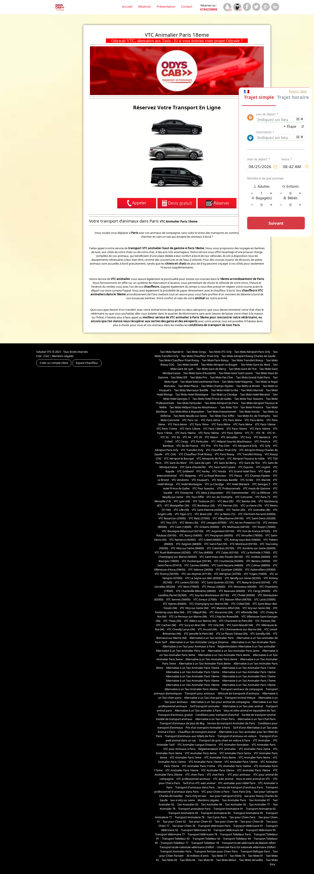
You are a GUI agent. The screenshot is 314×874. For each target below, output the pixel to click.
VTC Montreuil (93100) (243, 544)
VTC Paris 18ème (185, 433)
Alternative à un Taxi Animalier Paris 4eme (224, 655)
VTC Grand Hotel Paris (242, 471)
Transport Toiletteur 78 (205, 843)
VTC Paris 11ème (167, 428)
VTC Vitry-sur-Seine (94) (194, 608)
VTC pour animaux (239, 774)
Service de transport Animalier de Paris (231, 723)
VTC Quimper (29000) (229, 569)
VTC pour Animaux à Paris (179, 749)
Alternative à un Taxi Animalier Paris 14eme (192, 676)
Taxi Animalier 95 (235, 804)
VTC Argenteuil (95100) (220, 531)
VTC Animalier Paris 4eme (201, 753)
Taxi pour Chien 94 (226, 821)
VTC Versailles (229, 437)
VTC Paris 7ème (199, 424)
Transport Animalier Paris (175, 851)
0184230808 (208, 7)
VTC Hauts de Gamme (256, 488)
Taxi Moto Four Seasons (248, 399)
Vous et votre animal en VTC (253, 779)
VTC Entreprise (184, 493)
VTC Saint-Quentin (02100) (217, 582)
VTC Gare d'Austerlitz (193, 467)
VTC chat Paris (216, 774)
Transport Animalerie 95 (248, 813)
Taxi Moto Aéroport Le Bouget (219, 364)
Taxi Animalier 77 (259, 804)
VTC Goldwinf (185, 471)
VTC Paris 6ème (177, 424)
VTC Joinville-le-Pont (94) (198, 633)
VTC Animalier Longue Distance (196, 745)
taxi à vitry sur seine (182, 800)
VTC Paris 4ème (254, 420)
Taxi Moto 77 (219, 856)
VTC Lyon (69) (182, 501)
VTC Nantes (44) (246, 501)
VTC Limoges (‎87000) (214, 522)
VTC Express (245, 467)
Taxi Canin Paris (217, 817)
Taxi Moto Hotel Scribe (224, 390)
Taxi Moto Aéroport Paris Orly (252, 352)
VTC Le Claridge (214, 484)
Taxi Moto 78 (237, 856)
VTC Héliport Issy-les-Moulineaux (231, 441)
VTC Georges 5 (261, 484)
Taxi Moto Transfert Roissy (247, 360)
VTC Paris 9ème (242, 424)
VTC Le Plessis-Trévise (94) (232, 633)
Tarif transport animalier (205, 706)
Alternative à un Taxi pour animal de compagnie (220, 702)
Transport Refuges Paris (255, 851)
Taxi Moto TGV (229, 407)
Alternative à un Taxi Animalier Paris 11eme (249, 668)
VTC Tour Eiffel (195, 497)
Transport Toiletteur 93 (206, 838)
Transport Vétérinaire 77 (170, 834)
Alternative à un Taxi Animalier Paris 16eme (192, 680)
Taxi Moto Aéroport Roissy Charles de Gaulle (249, 356)
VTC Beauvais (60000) (232, 591)
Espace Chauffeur (87, 363)
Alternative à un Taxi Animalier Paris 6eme (211, 659)
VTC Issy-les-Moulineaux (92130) (209, 595)
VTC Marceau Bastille (225, 480)
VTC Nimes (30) (189, 522)
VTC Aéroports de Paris (210, 458)
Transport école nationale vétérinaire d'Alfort (187, 847)
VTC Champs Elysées (257, 475)
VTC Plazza (235, 475)
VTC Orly (265, 446)
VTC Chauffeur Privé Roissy (195, 454)
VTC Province (262, 441)
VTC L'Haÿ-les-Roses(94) (224, 616)
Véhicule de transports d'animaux (239, 693)
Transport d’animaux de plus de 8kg (182, 723)
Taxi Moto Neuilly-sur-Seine (190, 416)
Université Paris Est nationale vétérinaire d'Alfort (246, 847)
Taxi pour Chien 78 (183, 826)
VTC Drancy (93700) (167, 574)
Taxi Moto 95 (205, 860)
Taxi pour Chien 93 (200, 821)
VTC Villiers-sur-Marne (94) (200, 621)
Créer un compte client (54, 363)
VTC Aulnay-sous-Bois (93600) (242, 540)
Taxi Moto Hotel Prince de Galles (212, 399)
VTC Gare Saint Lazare (221, 467)
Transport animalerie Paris (194, 809)
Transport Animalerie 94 (215, 813)
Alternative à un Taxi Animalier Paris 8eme (205, 663)
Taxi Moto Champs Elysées (217, 386)
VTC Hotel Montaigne (189, 484)
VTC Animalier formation (234, 745)
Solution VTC (44, 352)
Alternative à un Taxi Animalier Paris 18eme (192, 685)
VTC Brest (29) (203, 514)
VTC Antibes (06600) (258, 557)
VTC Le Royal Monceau (212, 475)
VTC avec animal (223, 779)
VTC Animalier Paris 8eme (220, 757)
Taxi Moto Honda (249, 411)
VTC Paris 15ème (236, 428)
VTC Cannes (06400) (196, 565)
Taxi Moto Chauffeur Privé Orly (200, 356)
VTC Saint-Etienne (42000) (207, 510)
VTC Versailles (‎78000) (249, 535)
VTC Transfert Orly (192, 450)
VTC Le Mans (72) (224, 514)
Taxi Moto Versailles (251, 860)
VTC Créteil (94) (240, 604)
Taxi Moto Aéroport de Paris (221, 403)
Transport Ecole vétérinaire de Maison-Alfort (249, 843)
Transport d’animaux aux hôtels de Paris (190, 736)
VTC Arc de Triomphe (219, 497)
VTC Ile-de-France (187, 446)
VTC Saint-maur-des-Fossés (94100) (221, 557)
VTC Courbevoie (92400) (228, 561)
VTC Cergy (181, 441)
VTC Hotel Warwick (238, 484)
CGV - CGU (42, 356)
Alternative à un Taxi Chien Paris (215, 719)
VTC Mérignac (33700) (227, 574)
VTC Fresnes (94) (265, 621)
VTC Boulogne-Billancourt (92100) (182, 531)
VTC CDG (170, 454)
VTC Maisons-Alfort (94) (225, 608)
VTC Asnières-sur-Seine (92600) (256, 548)
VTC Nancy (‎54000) (190, 535)
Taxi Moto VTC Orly (220, 352)
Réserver (144, 6)
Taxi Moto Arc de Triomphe (253, 416)
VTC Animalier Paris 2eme (254, 749)
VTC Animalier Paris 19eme (253, 770)
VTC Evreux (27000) (205, 599)
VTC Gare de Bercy (225, 463)
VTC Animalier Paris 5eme (235, 753)
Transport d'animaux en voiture (237, 736)
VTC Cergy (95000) (259, 591)
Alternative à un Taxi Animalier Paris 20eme (191, 689)
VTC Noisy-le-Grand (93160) (253, 582)
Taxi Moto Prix (198, 377)
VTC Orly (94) (216, 625)
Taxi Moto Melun (226, 860)
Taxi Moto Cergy (196, 352)
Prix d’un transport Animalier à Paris (208, 727)
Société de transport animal (259, 715)
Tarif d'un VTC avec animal (199, 783)
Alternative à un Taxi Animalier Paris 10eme (192, 668)
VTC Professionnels (228, 488)
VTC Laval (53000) (265, 599)
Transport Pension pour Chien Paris (216, 851)
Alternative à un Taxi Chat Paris (257, 719)
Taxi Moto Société (187, 364)
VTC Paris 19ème (208, 433)
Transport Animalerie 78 (189, 817)
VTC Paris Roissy (224, 454)
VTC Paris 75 (262, 497)
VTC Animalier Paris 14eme (234, 766)
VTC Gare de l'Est (249, 463)
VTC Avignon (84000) (188, 544)
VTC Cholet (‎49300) (243, 595)
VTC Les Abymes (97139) (196, 574)
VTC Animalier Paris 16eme (181, 770)
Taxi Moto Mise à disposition (187, 411)
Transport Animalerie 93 (183, 813)
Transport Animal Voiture (240, 698)
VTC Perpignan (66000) (219, 535)
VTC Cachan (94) (166, 625)
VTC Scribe (246, 480)
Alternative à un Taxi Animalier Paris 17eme (249, 680)
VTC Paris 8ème (220, 424)
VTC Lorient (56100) (187, 582)
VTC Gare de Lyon (200, 463)
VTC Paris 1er (190, 420)
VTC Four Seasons (203, 488)
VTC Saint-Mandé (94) (240, 625)
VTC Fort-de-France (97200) (253, 531)
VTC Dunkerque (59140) (196, 561)
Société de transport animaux (174, 719)
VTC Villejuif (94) (197, 612)
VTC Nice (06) (225, 501)
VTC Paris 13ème (213, 428)
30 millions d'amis (197, 856)
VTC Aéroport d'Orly (245, 446)
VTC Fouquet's (200, 480)
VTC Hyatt (264, 471)
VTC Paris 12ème (190, 428)
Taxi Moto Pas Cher (221, 377)
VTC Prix (206, 446)
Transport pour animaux (200, 693)
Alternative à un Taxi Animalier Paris (211, 638)
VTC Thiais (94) (172, 621)
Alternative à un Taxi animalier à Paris (198, 710)
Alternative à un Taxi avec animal (243, 706)
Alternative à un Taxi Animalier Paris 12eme (192, 672)
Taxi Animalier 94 (211, 804)
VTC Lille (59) (181, 510)
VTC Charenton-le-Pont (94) (235, 621)
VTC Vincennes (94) (221, 612)
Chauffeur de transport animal (197, 732)
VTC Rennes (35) (228, 505)
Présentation (166, 6)
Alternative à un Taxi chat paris (203, 698)
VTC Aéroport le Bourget (179, 458)
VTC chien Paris (194, 774)
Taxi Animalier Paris (234, 800)
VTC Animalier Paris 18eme (217, 770)
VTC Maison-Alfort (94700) (235, 599)
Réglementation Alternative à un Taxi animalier (247, 646)
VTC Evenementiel (237, 493)
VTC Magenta (187, 475)
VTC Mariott (263, 480)
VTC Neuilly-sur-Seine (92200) (243, 578)
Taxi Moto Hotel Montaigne (191, 394)
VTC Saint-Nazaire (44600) (227, 565)
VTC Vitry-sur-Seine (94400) (187, 548)
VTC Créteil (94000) (210, 540)
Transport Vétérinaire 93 (196, 830)
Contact (186, 6)
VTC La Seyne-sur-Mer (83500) (203, 578)
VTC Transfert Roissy (249, 454)
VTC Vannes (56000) (178, 599)
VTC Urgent (263, 467)
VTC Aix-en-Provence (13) (244, 522)
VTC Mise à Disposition (209, 493)
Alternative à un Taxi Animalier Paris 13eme (249, 672)
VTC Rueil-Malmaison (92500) (173, 552)
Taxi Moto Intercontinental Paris (199, 382)
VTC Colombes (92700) (220, 548)
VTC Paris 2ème (210, 420)
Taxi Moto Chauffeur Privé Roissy (179, 360)
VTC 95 (198, 437)
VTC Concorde (243, 497)
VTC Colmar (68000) (258, 565)
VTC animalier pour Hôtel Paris (236, 783)
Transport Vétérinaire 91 (248, 826)
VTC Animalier (261, 740)
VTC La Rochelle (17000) (255, 552)
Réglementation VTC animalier (217, 749)
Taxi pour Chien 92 (174, 821)
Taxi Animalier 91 (259, 800)
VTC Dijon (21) (183, 514)
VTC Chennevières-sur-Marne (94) (240, 629)
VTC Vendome (180, 480)
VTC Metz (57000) (199, 518)
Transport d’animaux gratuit (175, 715)
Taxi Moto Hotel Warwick (255, 394)
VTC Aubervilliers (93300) (260, 569)
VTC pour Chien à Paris (215, 791)
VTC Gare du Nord (175, 463)
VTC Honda (219, 471)
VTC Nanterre (262, 437)
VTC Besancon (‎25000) (172, 518)
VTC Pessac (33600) (213, 587)
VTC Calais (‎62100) (227, 552)
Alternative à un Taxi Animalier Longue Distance (199, 642)
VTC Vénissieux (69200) (242, 587)
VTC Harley (203, 471)
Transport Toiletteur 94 (237, 838)
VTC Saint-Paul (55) (215, 544)
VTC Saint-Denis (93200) (261, 518)
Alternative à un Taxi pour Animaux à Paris (189, 646)
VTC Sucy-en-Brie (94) (192, 625)
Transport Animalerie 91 (228, 809)
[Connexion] (227, 7)
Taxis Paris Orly (241, 791)
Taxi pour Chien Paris (242, 817)
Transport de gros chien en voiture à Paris (224, 740)
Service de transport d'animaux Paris (240, 787)
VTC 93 (176, 437)
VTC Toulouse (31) (204, 501)
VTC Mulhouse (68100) (235, 527)
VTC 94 (187, 437)
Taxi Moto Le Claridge (224, 394)
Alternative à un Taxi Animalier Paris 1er (180, 651)
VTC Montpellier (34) (176, 505)
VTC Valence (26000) (200, 569)
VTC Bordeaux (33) (203, 505)
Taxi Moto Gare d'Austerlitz (199, 373)
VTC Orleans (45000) (206, 527)
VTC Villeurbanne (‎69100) (228, 518)
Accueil (127, 6)
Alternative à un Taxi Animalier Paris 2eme (234, 651)
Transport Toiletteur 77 (174, 843)
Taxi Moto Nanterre (171, 352)
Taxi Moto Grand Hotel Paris (253, 377)
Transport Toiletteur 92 (176, 838)
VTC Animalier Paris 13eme (241, 762)
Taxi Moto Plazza (188, 386)
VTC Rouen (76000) (264, 527)
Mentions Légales (62, 356)
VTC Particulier (199, 441)
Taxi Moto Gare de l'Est (243, 369)
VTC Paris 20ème (232, 433)
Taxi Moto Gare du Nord (255, 364)
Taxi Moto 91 (255, 856)
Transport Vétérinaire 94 (228, 830)
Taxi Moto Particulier (189, 403)
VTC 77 (249, 433)
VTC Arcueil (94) (207, 629)
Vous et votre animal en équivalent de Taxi (250, 710)
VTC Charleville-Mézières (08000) (196, 591)
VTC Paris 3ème (232, 420)
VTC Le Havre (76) (251, 505)
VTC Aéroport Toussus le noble (246, 458)
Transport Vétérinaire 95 (261, 830)
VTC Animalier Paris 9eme (254, 757)
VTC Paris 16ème (260, 428)
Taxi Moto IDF (179, 377)
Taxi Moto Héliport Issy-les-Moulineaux (193, 407)
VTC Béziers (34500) (258, 561)
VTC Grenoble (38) (259, 510)
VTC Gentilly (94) (260, 633)
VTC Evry (246, 437)
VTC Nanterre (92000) (182, 540)
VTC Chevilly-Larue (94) (181, 629)
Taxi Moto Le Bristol (248, 386)
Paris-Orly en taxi (196, 796)
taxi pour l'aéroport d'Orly (226, 796)
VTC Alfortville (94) (247, 612)
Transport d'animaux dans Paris (195, 787)
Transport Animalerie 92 (261, 809)
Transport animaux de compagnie (242, 689)
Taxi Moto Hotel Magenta (237, 382)
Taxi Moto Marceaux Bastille (191, 390)
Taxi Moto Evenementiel (221, 411)
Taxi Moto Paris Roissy (215, 360)
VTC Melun (211, 437)
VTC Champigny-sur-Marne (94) (208, 604)
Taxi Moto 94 (187, 860)
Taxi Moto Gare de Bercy (211, 369)
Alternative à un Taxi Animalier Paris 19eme (249, 685)
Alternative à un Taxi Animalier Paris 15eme (249, 676)
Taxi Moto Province (251, 407)
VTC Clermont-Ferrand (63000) (257, 514)
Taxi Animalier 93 (187, 804)
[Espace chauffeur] (237, 7)
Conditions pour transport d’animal (217, 715)
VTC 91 (271, 433)
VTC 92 (164, 437)
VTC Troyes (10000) (255, 574)
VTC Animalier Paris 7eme (185, 757)
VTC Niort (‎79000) (188, 587)
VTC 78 (260, 433)
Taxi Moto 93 (169, 860)
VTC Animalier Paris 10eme (205, 762)
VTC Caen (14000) (180, 527)
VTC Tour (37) (169, 522)
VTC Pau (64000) (203, 552)
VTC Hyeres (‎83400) (174, 604)
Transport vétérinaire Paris (214, 826)
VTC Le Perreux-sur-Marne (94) (188, 616)
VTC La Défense (260, 493)
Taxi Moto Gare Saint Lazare (236, 373)
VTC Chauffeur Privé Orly (221, 450)
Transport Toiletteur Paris (235, 834)
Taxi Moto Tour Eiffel (222, 416)
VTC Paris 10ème (265, 424)
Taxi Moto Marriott (252, 390)
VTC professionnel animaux (193, 779)
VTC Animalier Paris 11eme (198, 766)
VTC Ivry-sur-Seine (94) (256, 608)
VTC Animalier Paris (264, 745)
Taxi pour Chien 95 (251, 821)
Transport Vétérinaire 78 (202, 834)
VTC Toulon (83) (235, 510)
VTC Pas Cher (222, 446)
